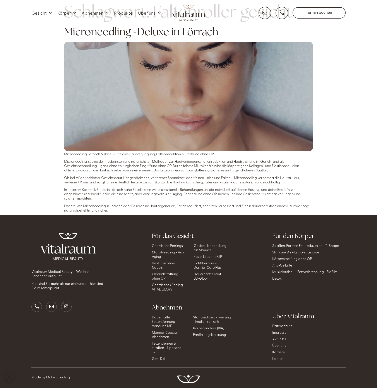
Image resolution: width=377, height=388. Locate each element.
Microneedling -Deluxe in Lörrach (141, 31)
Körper (64, 13)
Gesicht (39, 13)
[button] (9, 378)
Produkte (123, 13)
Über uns (147, 13)
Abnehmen (92, 13)
